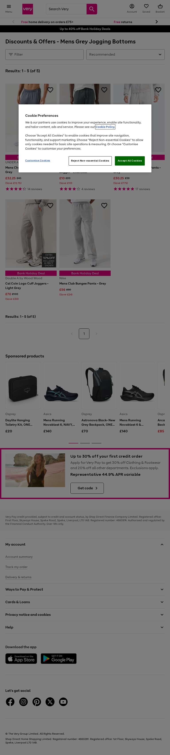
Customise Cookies (37, 160)
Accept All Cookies (130, 160)
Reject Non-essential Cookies (90, 160)
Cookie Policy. (105, 127)
